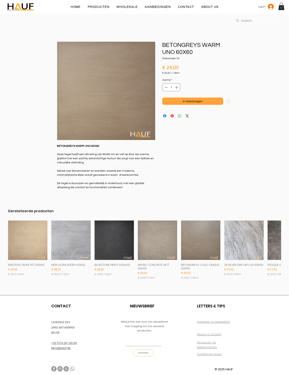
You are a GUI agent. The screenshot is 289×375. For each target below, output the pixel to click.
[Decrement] (165, 87)
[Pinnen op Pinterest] (172, 116)
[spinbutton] (171, 87)
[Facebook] (54, 368)
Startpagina (64, 27)
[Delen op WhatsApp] (179, 116)
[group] (144, 250)
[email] (66, 368)
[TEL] (72, 368)
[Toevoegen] (228, 101)
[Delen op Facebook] (164, 116)
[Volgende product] (286, 240)
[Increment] (177, 87)
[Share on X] (187, 116)
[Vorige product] (2, 240)
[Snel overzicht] (27, 240)
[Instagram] (60, 368)
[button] (281, 6)
